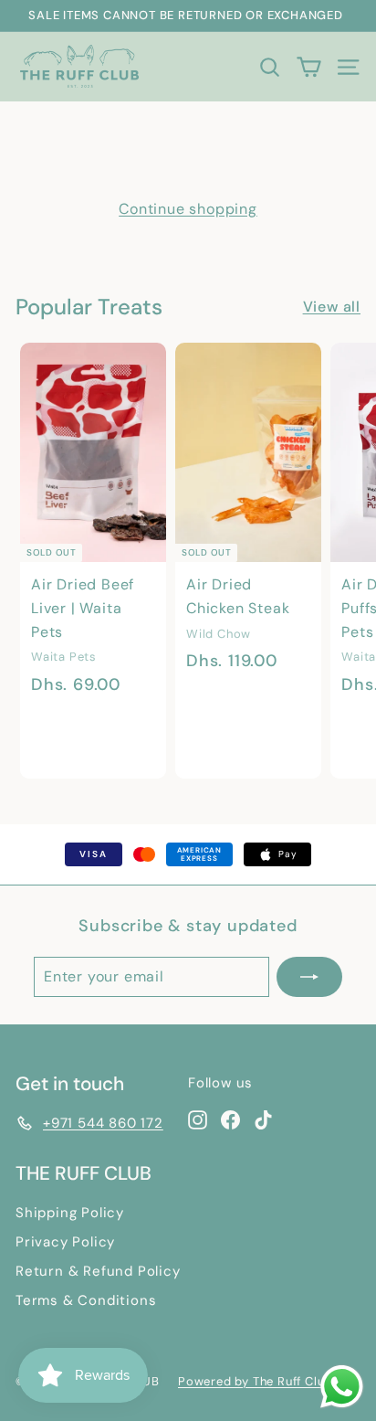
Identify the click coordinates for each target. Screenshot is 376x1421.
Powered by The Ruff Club (255, 1381)
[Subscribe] (309, 977)
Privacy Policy (65, 1242)
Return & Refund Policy (98, 1271)
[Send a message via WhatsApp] (342, 1387)
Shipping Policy (70, 1213)
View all (331, 306)
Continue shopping (188, 208)
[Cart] (308, 66)
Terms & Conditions (86, 1300)
